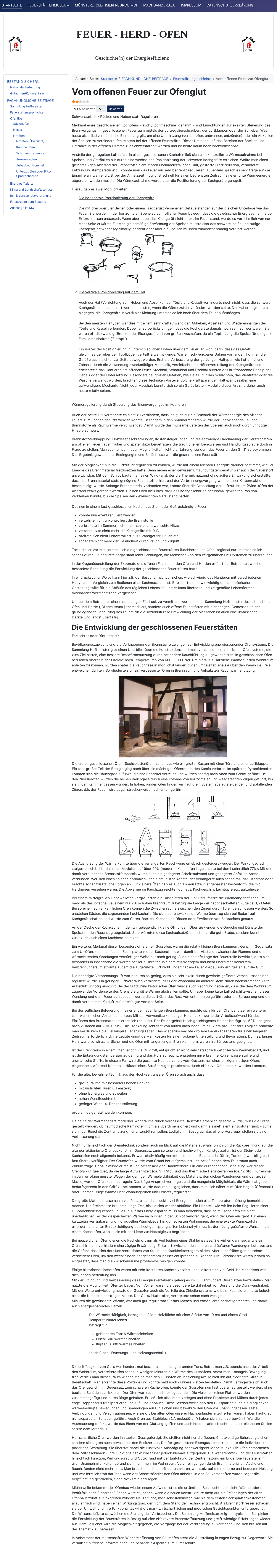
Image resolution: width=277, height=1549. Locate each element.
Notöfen (19, 135)
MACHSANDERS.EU (159, 5)
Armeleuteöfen (26, 159)
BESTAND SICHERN (23, 81)
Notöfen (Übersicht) (30, 141)
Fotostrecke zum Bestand (28, 201)
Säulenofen (21, 123)
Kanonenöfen (25, 147)
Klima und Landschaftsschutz (31, 189)
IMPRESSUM (191, 5)
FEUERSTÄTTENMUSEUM (48, 5)
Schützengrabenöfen (31, 153)
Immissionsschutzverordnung (31, 195)
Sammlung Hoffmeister (26, 106)
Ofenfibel (16, 118)
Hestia (17, 129)
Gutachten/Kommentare (27, 93)
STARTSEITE (12, 5)
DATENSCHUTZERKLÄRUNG (230, 5)
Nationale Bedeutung (25, 87)
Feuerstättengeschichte (26, 112)
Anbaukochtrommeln (30, 165)
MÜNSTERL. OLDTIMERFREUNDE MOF (106, 5)
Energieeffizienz (21, 183)
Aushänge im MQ (22, 207)
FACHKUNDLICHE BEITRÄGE (30, 100)
